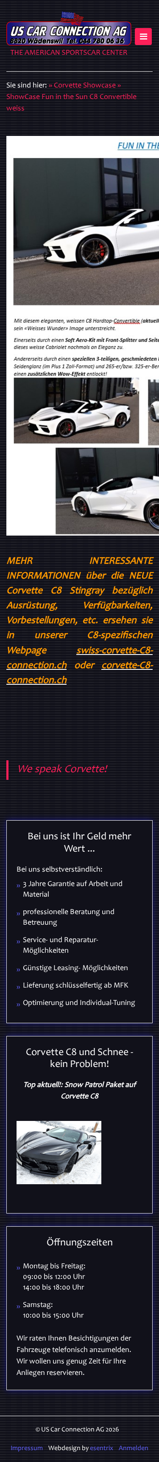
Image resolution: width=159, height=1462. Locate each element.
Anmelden (133, 1448)
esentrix (101, 1448)
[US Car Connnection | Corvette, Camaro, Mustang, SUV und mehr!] (68, 36)
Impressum (27, 1448)
